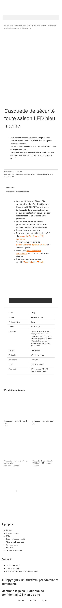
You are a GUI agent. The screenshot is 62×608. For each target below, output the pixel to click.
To (25, 262)
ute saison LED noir (35, 262)
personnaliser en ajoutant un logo (31, 245)
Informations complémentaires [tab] (17, 192)
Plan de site (32, 594)
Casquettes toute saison (46, 174)
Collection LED (31, 25)
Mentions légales (13, 590)
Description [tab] (10, 188)
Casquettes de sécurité (18, 25)
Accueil (6, 25)
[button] (31, 17)
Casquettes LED (42, 25)
